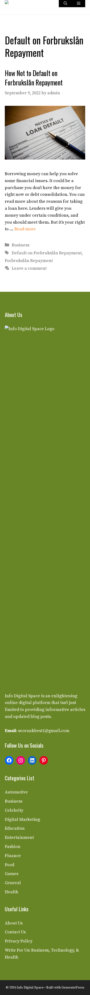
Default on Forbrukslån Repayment (47, 253)
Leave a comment (29, 268)
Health (11, 892)
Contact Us (15, 932)
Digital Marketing (22, 819)
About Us (14, 923)
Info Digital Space (22, 696)
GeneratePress (72, 987)
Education (15, 828)
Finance (13, 855)
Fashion (12, 846)
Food (9, 865)
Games (11, 873)
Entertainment (19, 837)
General (13, 883)
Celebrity (14, 810)
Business (20, 245)
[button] (65, 3)
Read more (25, 229)
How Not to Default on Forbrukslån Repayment (34, 77)
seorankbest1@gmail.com (43, 730)
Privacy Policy (18, 941)
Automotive (16, 792)
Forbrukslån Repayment (29, 260)
